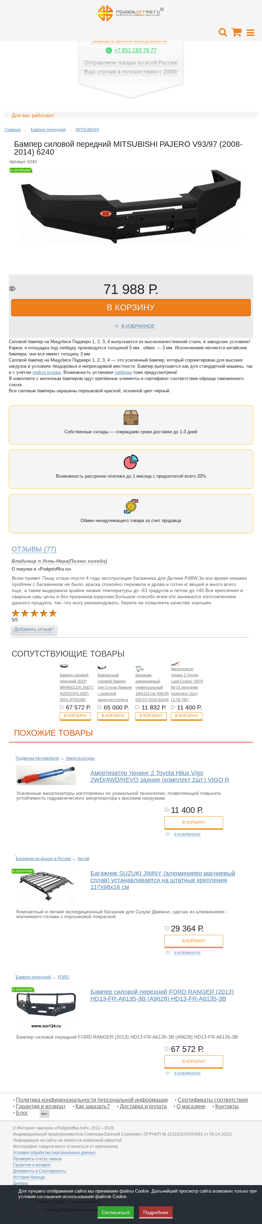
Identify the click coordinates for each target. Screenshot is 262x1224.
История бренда (29, 1177)
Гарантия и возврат (32, 1165)
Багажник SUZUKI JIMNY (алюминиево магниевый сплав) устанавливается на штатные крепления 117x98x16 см (162, 880)
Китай (83, 858)
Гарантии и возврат (41, 1106)
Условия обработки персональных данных (54, 1152)
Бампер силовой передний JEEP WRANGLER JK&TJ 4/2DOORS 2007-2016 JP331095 (76, 687)
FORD (63, 977)
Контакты (227, 1106)
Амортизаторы (80, 758)
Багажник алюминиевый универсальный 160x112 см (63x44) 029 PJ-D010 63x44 (152, 687)
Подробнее (156, 1212)
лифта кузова (46, 372)
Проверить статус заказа (37, 1158)
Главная (13, 129)
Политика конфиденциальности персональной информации (92, 1100)
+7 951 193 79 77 (135, 50)
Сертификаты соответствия (213, 1100)
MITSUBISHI (87, 129)
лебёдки (123, 372)
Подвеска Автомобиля (37, 758)
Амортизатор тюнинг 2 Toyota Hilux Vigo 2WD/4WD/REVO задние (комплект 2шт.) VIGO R (159, 776)
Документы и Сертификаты (39, 1171)
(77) (34, 549)
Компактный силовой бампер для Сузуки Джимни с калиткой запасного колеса (115, 687)
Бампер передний (48, 129)
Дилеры (20, 1183)
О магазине (190, 1106)
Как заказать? (92, 1106)
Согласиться (116, 1212)
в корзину (131, 307)
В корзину (75, 715)
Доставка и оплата (143, 1106)
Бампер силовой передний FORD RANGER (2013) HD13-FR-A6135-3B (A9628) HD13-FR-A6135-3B (162, 995)
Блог (22, 1113)
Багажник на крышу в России (43, 858)
